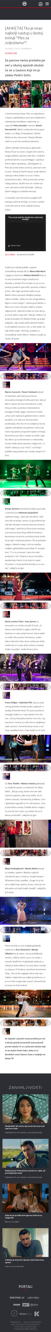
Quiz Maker (10, 254)
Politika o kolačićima (26, 1327)
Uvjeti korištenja (32, 1322)
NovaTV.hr (26, 4)
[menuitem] (40, 4)
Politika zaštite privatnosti (25, 1324)
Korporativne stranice (25, 1329)
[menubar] (40, 4)
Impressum (15, 1322)
